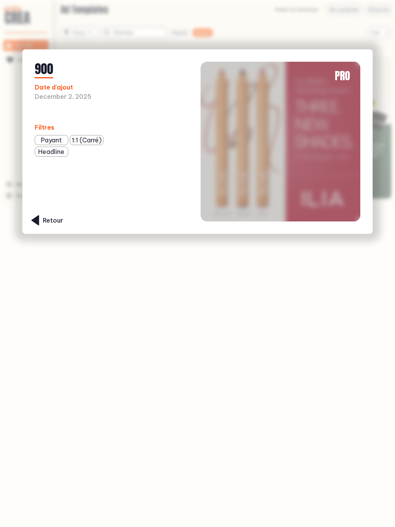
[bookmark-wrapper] (111, 112)
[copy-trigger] (124, 112)
